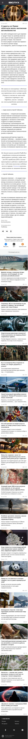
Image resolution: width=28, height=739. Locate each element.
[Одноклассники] (5, 730)
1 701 (25, 496)
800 (26, 621)
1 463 (25, 559)
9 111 (25, 284)
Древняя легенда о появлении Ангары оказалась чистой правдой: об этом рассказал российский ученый (12, 274)
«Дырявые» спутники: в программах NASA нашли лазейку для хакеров (14, 704)
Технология (16, 166)
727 (26, 684)
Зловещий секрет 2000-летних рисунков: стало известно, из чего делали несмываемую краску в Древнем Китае (13, 488)
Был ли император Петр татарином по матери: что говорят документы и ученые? (12, 364)
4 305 (25, 404)
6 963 (25, 313)
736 (26, 653)
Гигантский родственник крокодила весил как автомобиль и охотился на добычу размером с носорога (13, 642)
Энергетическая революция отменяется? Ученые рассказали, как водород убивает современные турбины (13, 334)
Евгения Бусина (5, 222)
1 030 (25, 590)
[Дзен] (22, 730)
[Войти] (25, 2)
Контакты (17, 721)
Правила (17, 723)
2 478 (25, 467)
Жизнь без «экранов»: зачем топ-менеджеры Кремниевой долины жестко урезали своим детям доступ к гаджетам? (13, 456)
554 (26, 714)
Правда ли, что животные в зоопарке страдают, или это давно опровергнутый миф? (13, 580)
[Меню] (2, 2)
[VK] (14, 730)
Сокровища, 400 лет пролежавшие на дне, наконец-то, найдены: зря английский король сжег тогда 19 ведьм (13, 305)
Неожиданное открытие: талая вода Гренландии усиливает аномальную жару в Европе (13, 611)
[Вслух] (14, 2)
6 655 (25, 343)
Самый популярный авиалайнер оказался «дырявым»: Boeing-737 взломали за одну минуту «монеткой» (14, 395)
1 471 (25, 527)
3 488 (25, 435)
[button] (3, 231)
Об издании (4, 723)
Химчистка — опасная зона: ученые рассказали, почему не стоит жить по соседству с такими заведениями (12, 674)
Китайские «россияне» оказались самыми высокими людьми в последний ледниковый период (13, 517)
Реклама (4, 721)
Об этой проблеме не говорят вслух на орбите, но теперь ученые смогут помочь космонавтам (13, 425)
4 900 (25, 374)
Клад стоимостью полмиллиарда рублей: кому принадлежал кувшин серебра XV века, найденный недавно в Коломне (13, 549)
